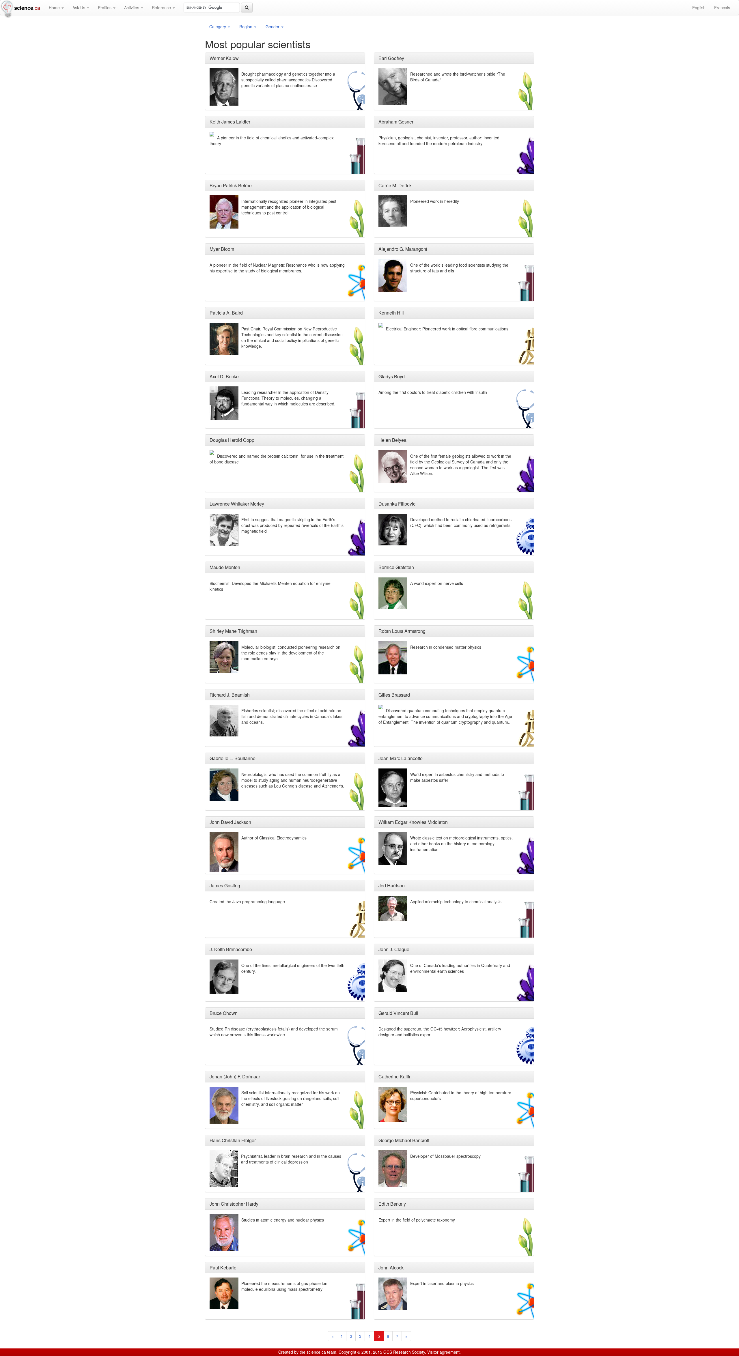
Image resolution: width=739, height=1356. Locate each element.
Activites (132, 7)
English (699, 7)
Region (246, 26)
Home (55, 7)
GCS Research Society (404, 1352)
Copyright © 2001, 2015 (360, 1352)
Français (722, 7)
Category (218, 26)
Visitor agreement (443, 1352)
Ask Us (79, 7)
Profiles (105, 7)
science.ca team (321, 1352)
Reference (162, 7)
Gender (273, 26)
